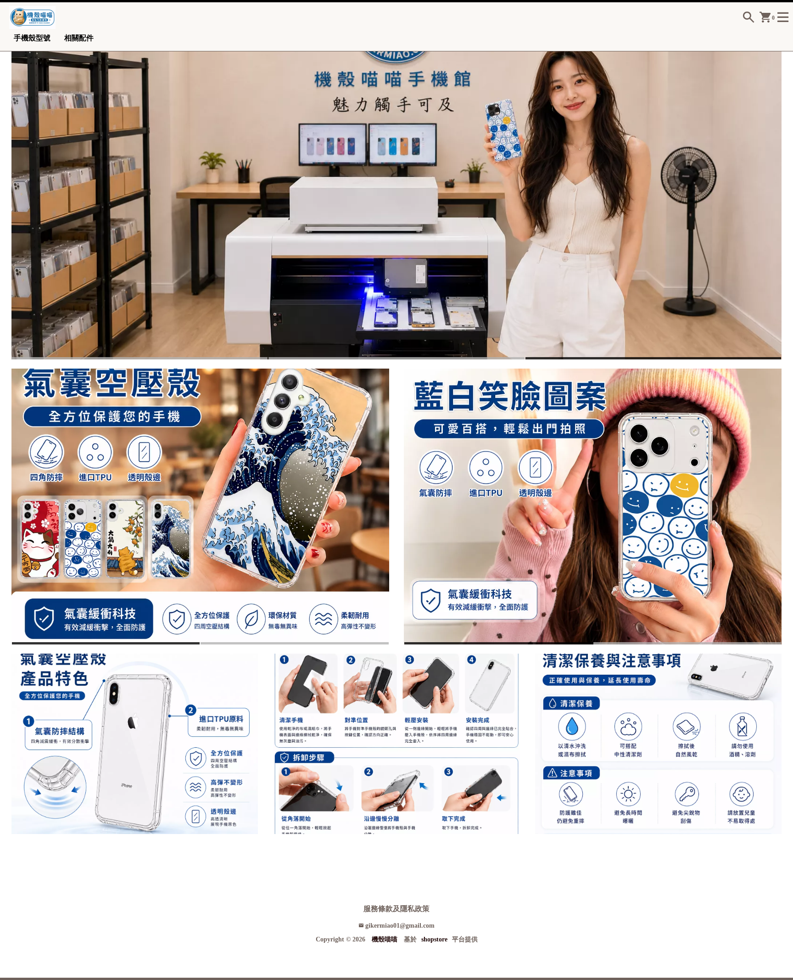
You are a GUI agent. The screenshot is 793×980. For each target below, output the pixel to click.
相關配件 (79, 38)
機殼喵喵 (384, 939)
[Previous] (17, 197)
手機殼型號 (32, 38)
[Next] (775, 197)
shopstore (434, 939)
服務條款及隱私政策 (396, 909)
